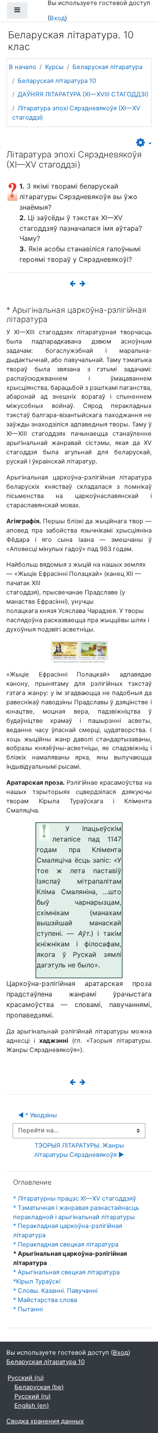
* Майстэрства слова (45, 1300)
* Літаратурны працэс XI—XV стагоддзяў (74, 1198)
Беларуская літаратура (107, 67)
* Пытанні (28, 1309)
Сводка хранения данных (45, 1421)
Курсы (54, 67)
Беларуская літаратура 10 (57, 81)
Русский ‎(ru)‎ (26, 1378)
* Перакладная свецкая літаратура (65, 1244)
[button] (144, 143)
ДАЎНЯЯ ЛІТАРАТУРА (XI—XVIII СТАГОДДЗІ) (83, 94)
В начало (22, 67)
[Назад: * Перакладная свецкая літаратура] (74, 284)
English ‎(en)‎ (31, 1405)
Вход (57, 18)
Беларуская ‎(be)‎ (39, 1387)
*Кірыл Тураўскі (36, 1281)
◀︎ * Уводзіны (37, 1115)
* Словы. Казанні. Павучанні (55, 1290)
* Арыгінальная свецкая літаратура (66, 1272)
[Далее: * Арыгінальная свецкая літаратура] (84, 284)
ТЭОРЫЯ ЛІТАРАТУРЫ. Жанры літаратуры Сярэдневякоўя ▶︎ (80, 1150)
